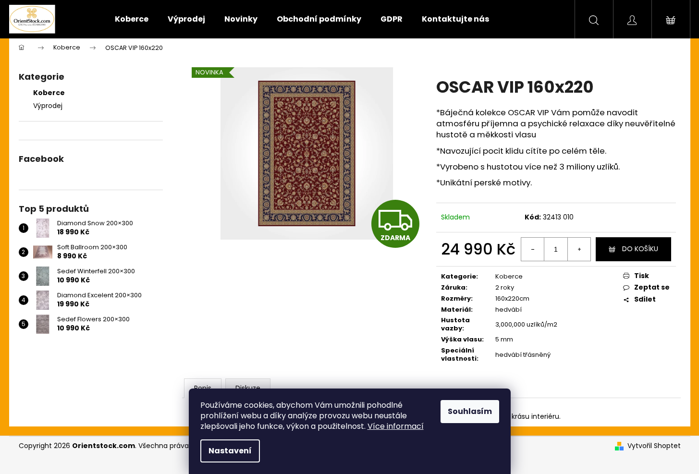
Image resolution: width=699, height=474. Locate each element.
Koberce (49, 92)
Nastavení (230, 450)
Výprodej (47, 105)
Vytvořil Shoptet (654, 445)
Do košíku (640, 249)
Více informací (396, 426)
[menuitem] (131, 19)
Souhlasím (470, 411)
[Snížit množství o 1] (532, 249)
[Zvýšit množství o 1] (578, 249)
